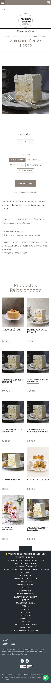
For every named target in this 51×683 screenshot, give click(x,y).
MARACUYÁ (25, 618)
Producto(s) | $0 (26, 31)
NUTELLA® (25, 621)
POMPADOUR (25, 591)
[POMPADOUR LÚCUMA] (38, 462)
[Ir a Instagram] (22, 661)
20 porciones (34, 165)
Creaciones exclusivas (25, 624)
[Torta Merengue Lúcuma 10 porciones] (38, 362)
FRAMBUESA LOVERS (25, 603)
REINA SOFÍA (25, 627)
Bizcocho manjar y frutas (26, 630)
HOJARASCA (25, 575)
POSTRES (25, 612)
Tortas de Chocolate (25, 578)
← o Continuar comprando (25, 192)
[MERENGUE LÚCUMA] (13, 312)
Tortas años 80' (25, 584)
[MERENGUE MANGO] (13, 462)
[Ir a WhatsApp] (27, 661)
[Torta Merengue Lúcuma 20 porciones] (13, 412)
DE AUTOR (25, 609)
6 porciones (17, 159)
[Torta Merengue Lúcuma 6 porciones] (38, 412)
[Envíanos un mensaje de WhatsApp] (46, 678)
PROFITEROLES (25, 581)
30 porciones (25, 170)
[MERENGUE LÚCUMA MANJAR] (38, 312)
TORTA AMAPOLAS (25, 594)
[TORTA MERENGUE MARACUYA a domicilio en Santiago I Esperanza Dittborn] (38, 510)
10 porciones (33, 159)
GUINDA (25, 600)
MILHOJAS (25, 587)
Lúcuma (25, 606)
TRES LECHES (25, 615)
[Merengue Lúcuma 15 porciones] (13, 362)
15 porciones (16, 165)
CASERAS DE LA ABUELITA (25, 597)
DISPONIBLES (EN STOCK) (25, 566)
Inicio (7, 37)
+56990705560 (8, 644)
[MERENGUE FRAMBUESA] (13, 510)
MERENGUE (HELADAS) (21, 37)
